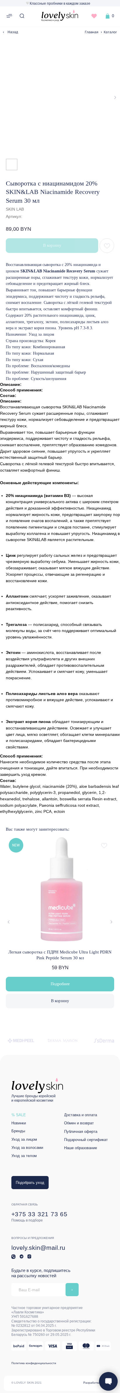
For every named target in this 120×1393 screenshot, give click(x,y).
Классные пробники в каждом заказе (60, 3)
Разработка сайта (96, 1382)
